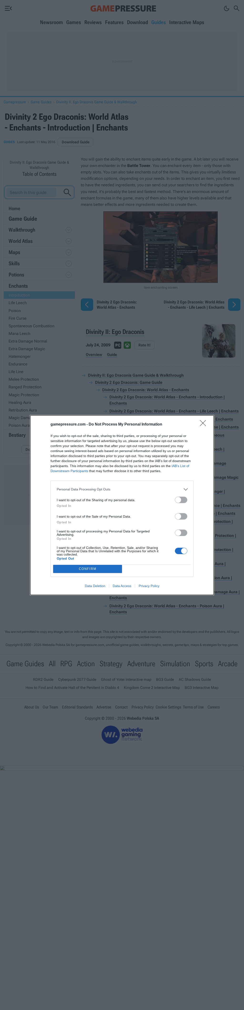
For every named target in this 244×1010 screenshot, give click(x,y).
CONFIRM (88, 569)
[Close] (204, 424)
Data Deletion (95, 586)
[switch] (181, 500)
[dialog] (122, 505)
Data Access (122, 586)
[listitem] (122, 489)
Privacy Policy (149, 586)
